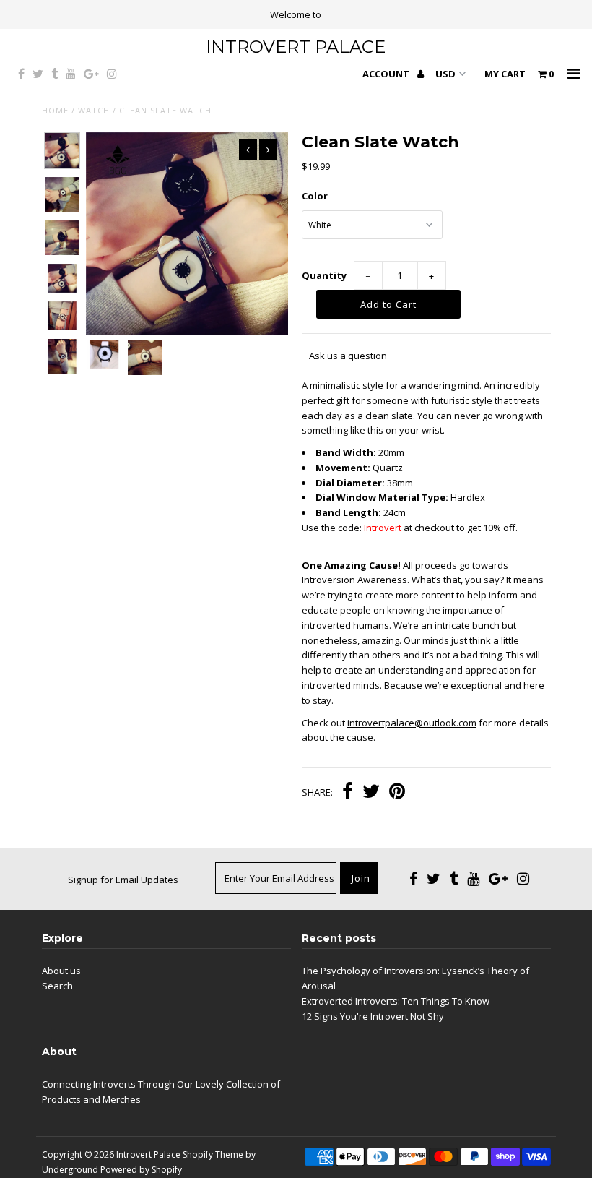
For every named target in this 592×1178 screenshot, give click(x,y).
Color (315, 195)
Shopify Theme (213, 1154)
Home (55, 110)
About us (61, 970)
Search (57, 985)
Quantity (324, 275)
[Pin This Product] (397, 793)
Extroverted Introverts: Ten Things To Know (395, 1000)
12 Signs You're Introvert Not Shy (373, 1016)
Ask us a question (348, 355)
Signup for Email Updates (123, 879)
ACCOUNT (387, 73)
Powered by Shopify (141, 1170)
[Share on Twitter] (371, 793)
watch (94, 110)
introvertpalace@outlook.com (411, 722)
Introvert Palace (296, 46)
